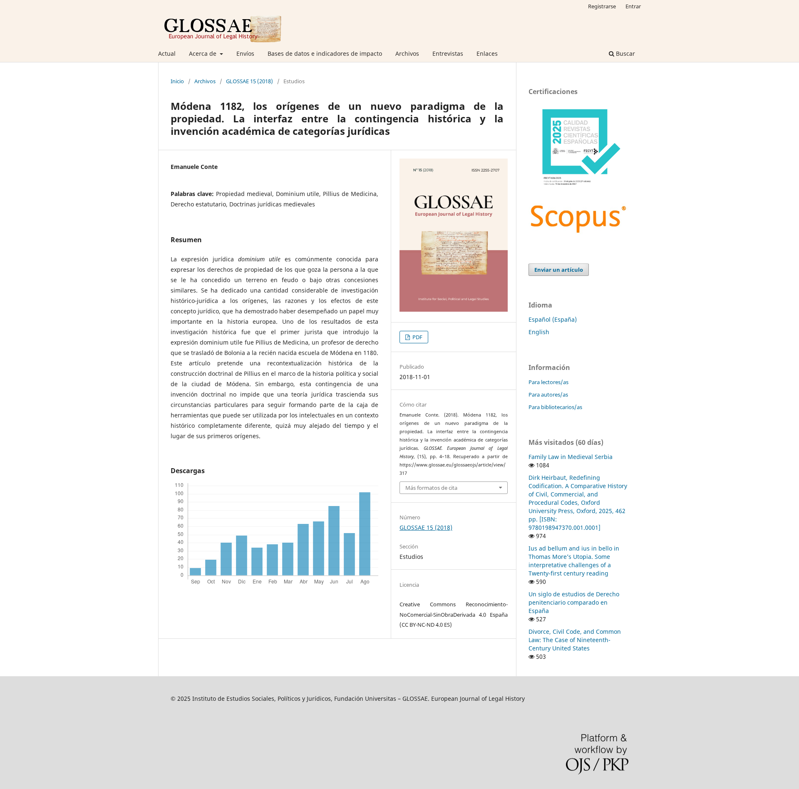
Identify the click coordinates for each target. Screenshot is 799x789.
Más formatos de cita (431, 487)
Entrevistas (447, 53)
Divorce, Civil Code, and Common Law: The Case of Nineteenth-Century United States (575, 640)
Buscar (624, 53)
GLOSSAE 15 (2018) (249, 81)
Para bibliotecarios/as (555, 407)
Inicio (177, 81)
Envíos (245, 53)
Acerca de (203, 53)
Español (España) (553, 319)
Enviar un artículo (558, 269)
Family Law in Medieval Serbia (571, 457)
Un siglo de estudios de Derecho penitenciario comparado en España (574, 602)
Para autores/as (548, 394)
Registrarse (602, 6)
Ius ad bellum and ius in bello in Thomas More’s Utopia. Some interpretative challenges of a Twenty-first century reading (574, 560)
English (539, 332)
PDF (416, 337)
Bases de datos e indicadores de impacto (325, 53)
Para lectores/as (548, 382)
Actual (167, 53)
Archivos (407, 53)
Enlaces (487, 53)
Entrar (633, 6)
